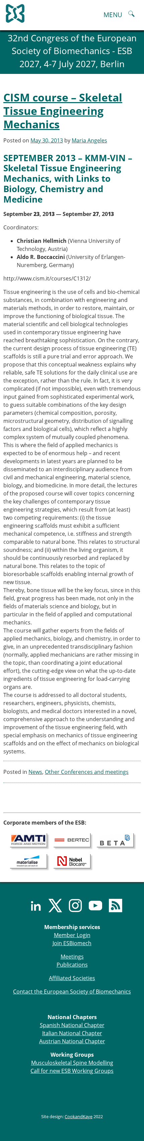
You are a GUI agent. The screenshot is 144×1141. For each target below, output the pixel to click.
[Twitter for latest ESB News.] (52, 905)
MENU (112, 14)
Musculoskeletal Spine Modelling (72, 1062)
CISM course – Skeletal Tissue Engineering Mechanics (62, 110)
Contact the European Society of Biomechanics (72, 991)
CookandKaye (78, 1116)
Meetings (72, 956)
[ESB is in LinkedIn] (32, 905)
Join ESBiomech (72, 943)
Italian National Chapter (72, 1033)
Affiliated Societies (72, 978)
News (35, 772)
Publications (72, 964)
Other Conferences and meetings (87, 772)
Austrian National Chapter (72, 1041)
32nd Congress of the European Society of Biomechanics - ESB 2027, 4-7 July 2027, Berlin (72, 51)
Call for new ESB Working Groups (72, 1070)
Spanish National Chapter (72, 1025)
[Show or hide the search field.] (131, 14)
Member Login (72, 935)
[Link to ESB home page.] (72, 12)
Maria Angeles (89, 140)
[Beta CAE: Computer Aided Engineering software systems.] (115, 840)
